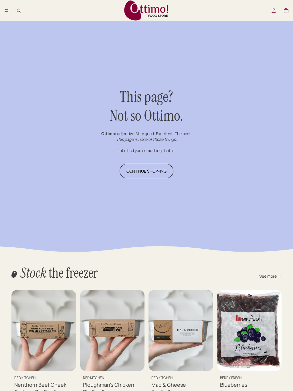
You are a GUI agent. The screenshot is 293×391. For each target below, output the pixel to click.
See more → (270, 276)
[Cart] (286, 10)
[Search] (19, 10)
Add (140, 362)
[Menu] (6, 10)
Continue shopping (146, 171)
